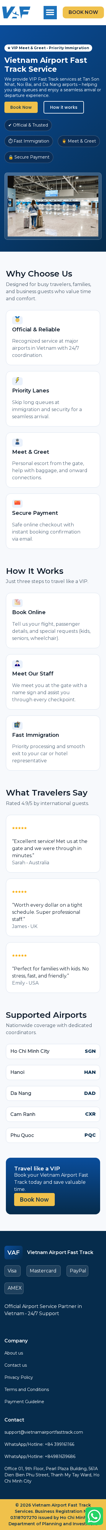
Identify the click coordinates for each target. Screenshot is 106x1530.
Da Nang (20, 1093)
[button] (50, 12)
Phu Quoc (22, 1135)
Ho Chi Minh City (29, 1051)
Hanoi (17, 1072)
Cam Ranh (22, 1114)
